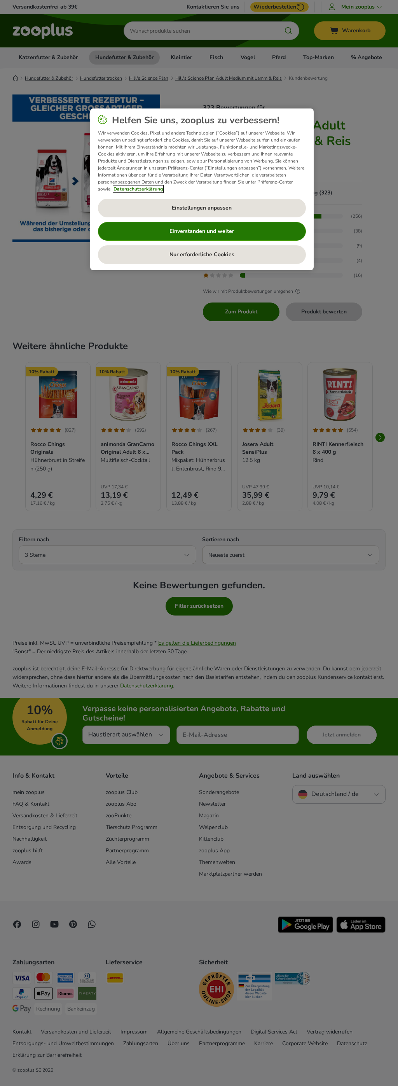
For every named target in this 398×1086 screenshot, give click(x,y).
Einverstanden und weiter (201, 231)
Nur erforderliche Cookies (201, 254)
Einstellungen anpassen (202, 208)
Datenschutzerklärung (138, 189)
